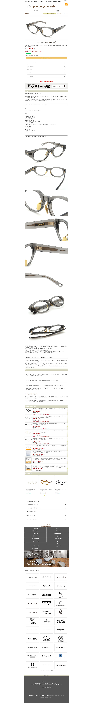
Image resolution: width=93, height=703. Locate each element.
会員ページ (58, 546)
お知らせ (36, 528)
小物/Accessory (58, 538)
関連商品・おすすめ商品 (30, 406)
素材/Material (58, 533)
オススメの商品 (28, 473)
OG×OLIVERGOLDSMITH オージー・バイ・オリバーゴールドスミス (56, 13)
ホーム (42, 524)
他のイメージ (28, 369)
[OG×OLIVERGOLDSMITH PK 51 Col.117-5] (46, 40)
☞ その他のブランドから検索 (46, 670)
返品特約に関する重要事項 (32, 55)
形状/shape (58, 530)
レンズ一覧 (58, 528)
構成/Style (36, 533)
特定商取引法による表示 (46, 526)
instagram (36, 548)
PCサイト (66, 0)
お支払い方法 (36, 546)
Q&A (58, 541)
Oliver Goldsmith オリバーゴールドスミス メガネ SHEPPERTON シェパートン (46, 489)
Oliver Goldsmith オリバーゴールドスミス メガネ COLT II (61, 489)
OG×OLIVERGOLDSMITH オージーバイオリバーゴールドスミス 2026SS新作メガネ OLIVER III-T (32, 489)
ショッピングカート (66, 4)
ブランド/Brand (36, 530)
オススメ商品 (36, 541)
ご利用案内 (58, 543)
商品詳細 (27, 91)
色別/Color (58, 536)
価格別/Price (36, 538)
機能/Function (36, 536)
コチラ (41, 350)
